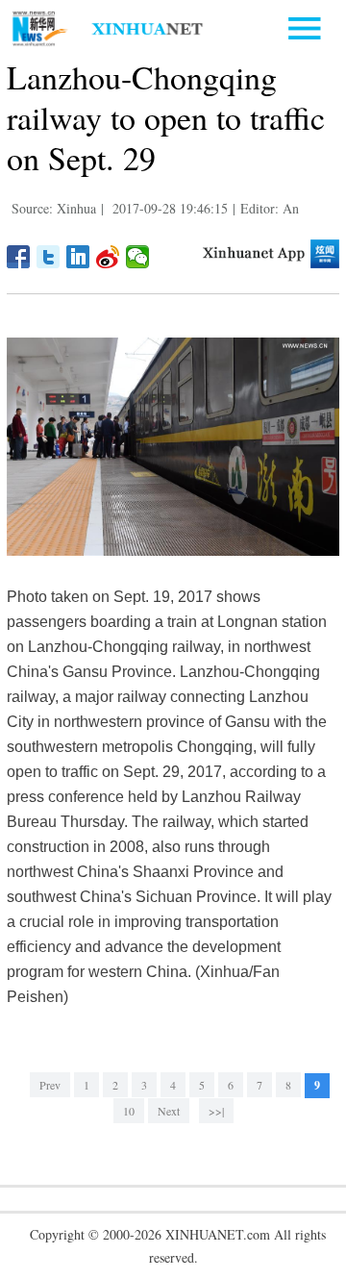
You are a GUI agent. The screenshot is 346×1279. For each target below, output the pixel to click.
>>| (216, 1110)
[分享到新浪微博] (108, 256)
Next (169, 1110)
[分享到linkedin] (78, 256)
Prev (50, 1084)
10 (129, 1110)
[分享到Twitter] (49, 256)
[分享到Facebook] (19, 256)
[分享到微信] (138, 256)
